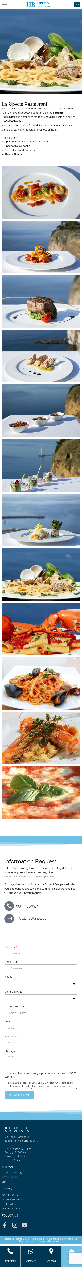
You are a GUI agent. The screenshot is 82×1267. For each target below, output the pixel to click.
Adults (9, 976)
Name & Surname (15, 1006)
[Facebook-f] (5, 1225)
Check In (10, 947)
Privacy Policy (12, 1160)
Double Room (10, 1195)
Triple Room (9, 1204)
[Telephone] (10, 1251)
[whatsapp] (31, 1251)
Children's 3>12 (13, 991)
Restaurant (9, 1177)
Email (8, 1021)
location (51, 1261)
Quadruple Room (12, 1208)
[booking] (72, 1251)
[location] (51, 1251)
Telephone (11, 1036)
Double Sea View (12, 1199)
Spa (4, 1182)
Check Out (11, 961)
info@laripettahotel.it (16, 1156)
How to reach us (12, 1173)
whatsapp (31, 1261)
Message (10, 1051)
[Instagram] (15, 1225)
